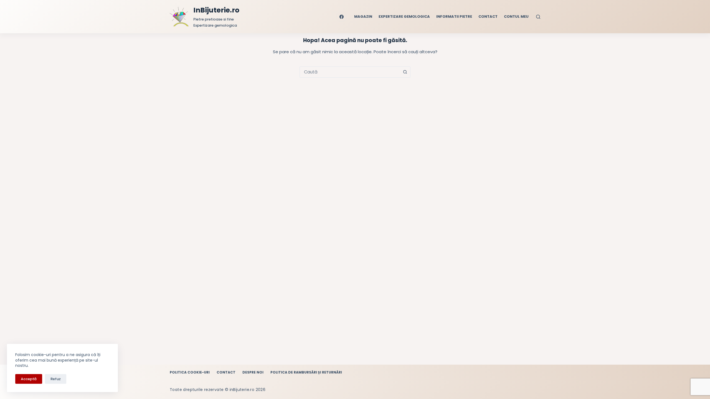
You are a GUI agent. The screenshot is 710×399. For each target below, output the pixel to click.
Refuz (55, 379)
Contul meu (516, 16)
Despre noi (252, 372)
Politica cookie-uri (190, 372)
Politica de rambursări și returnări (306, 372)
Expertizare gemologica (404, 16)
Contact (488, 16)
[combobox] (350, 72)
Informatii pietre (454, 16)
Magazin (363, 16)
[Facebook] (341, 16)
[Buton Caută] (405, 72)
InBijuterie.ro (216, 10)
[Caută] (538, 17)
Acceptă (29, 379)
